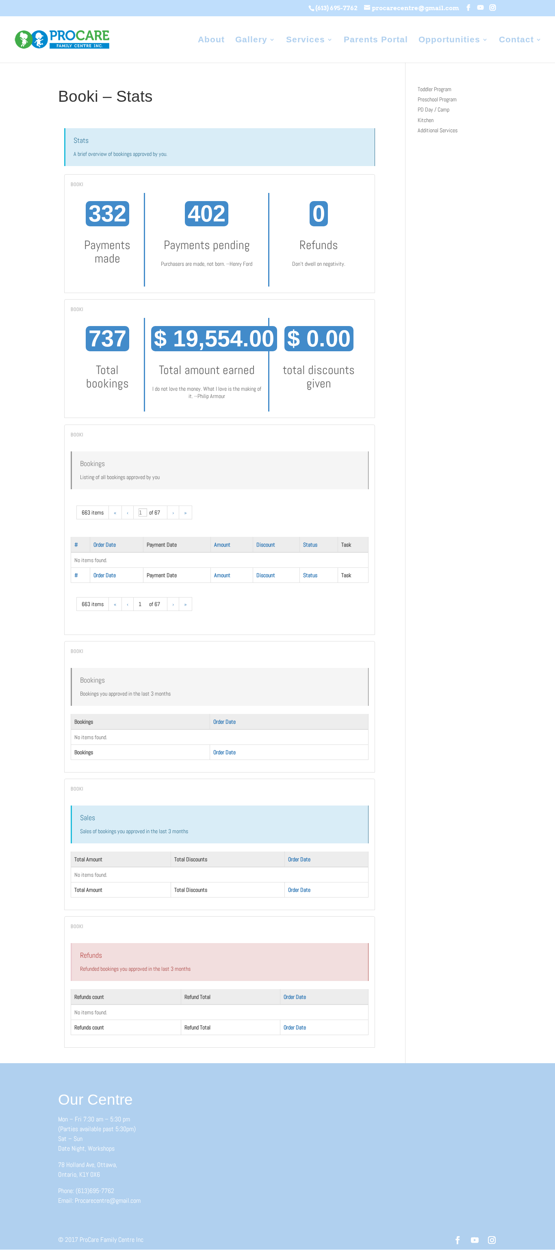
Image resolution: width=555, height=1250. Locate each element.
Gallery (251, 40)
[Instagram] (493, 7)
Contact (516, 40)
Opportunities (449, 40)
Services (305, 40)
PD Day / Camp (433, 109)
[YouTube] (480, 7)
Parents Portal (376, 40)
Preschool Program (437, 99)
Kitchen (426, 120)
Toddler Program (434, 89)
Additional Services (437, 130)
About (211, 40)
